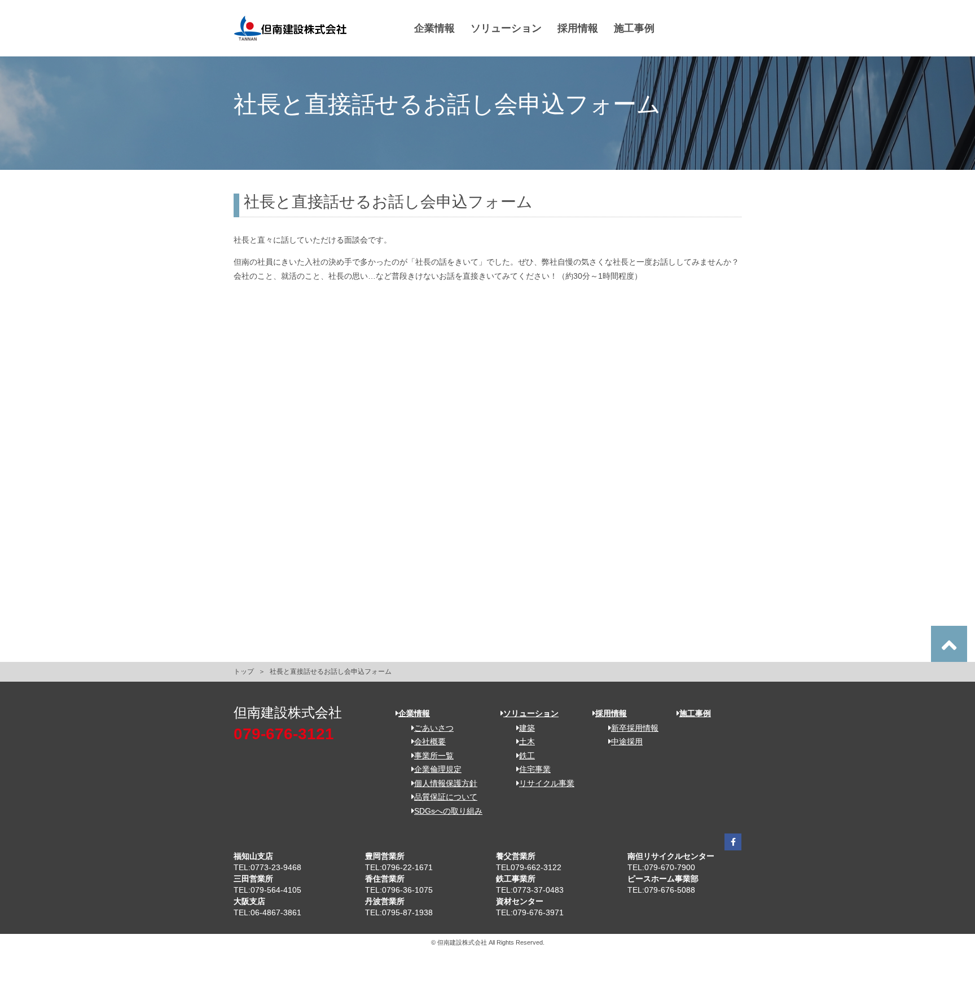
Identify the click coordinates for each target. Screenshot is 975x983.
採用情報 (577, 28)
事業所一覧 (434, 755)
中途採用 (627, 741)
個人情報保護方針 (445, 783)
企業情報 (434, 28)
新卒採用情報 (634, 727)
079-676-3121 (284, 734)
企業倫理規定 (438, 769)
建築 (527, 727)
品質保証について (445, 796)
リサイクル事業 (546, 783)
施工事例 (634, 28)
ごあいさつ (434, 727)
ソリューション (506, 28)
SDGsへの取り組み (448, 810)
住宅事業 (535, 769)
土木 (527, 741)
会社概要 (430, 741)
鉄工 (527, 755)
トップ (244, 671)
